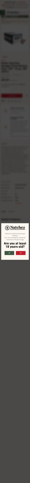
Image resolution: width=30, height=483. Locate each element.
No (21, 253)
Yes (9, 253)
